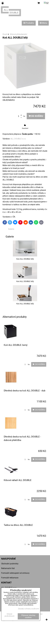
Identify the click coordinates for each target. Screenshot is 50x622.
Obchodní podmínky (9, 564)
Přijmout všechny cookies (28, 616)
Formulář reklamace (9, 578)
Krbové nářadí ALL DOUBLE (17, 480)
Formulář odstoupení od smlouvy (15, 573)
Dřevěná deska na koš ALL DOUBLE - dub (24, 390)
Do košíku (37, 116)
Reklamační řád (8, 568)
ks (29, 364)
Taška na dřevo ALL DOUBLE (18, 525)
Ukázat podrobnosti (9, 615)
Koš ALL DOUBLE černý (15, 345)
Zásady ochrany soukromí (28, 609)
